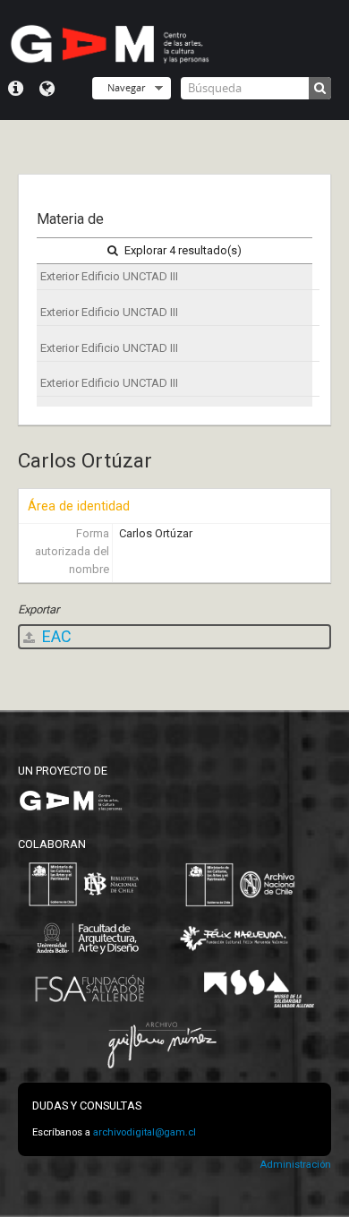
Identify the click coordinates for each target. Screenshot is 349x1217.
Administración (295, 1164)
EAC (55, 636)
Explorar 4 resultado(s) (182, 250)
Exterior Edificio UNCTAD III (109, 276)
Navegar (126, 87)
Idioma (47, 88)
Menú (15, 88)
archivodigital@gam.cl (144, 1132)
